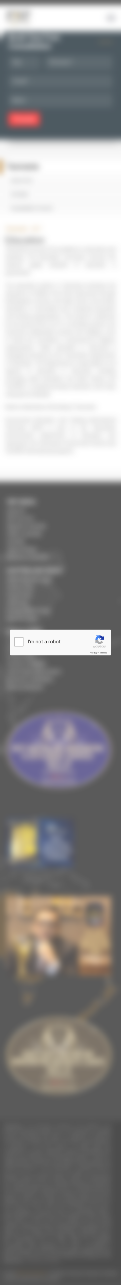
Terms (103, 652)
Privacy (93, 652)
